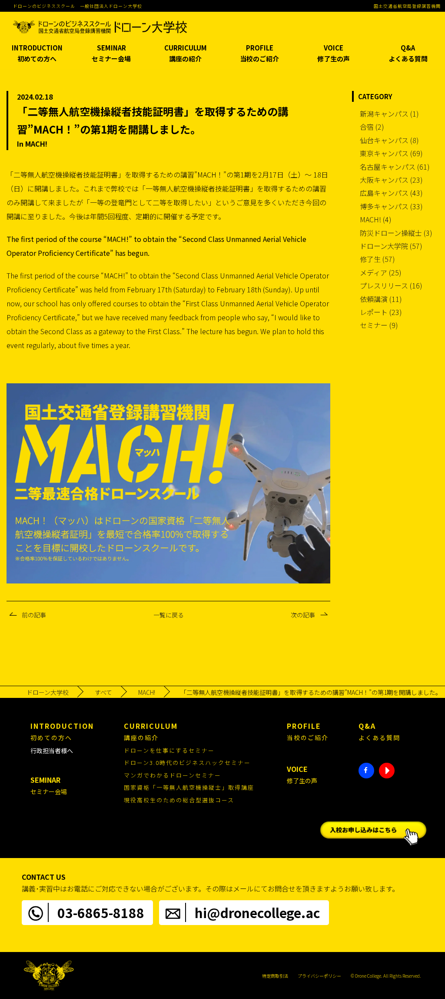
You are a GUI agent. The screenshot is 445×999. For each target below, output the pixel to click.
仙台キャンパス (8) (389, 140)
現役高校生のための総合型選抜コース (179, 800)
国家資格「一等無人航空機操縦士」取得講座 (189, 787)
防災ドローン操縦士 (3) (396, 233)
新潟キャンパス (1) (389, 113)
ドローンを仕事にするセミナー (169, 750)
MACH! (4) (376, 219)
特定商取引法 (275, 975)
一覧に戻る (168, 614)
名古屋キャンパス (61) (395, 166)
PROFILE (259, 53)
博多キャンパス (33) (391, 206)
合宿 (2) (372, 126)
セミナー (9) (379, 325)
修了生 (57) (377, 259)
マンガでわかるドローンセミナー (172, 775)
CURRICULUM (185, 53)
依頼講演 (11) (381, 299)
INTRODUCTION (37, 53)
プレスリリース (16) (391, 285)
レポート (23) (381, 312)
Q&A (408, 53)
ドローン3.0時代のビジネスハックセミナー (187, 762)
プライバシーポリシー (319, 975)
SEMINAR (111, 53)
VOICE (333, 53)
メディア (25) (381, 272)
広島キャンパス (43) (391, 193)
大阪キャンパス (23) (391, 179)
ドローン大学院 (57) (391, 246)
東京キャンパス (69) (391, 153)
